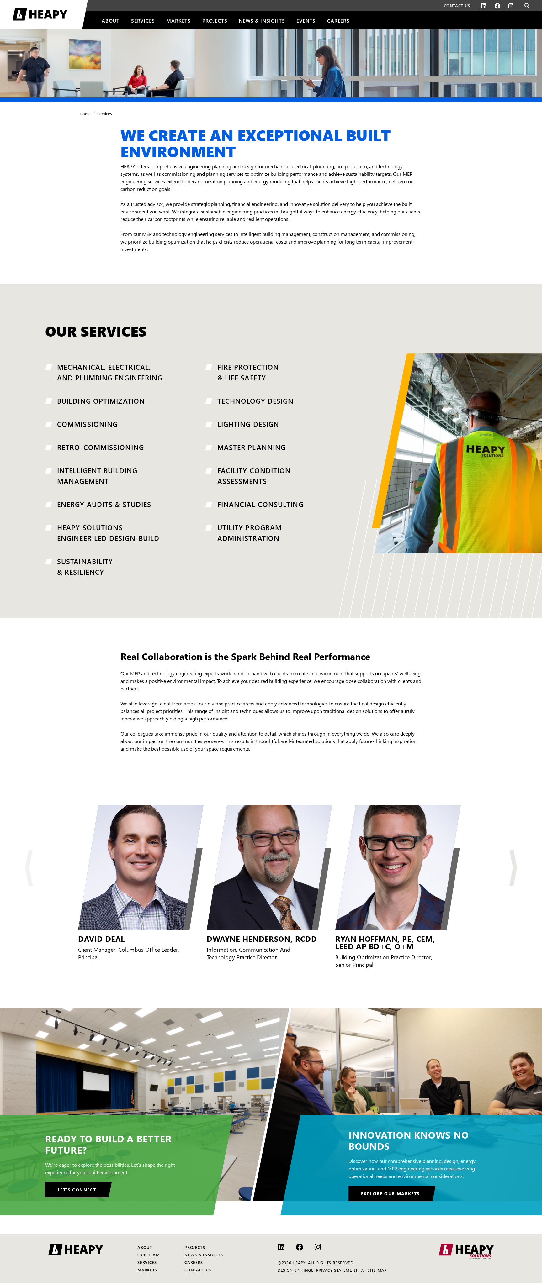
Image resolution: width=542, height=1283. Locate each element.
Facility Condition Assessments (254, 475)
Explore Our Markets (390, 1193)
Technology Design (255, 400)
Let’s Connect (77, 1189)
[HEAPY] (50, 14)
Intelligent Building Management (97, 475)
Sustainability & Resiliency (85, 566)
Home (85, 113)
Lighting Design (248, 423)
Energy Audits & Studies (104, 504)
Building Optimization (101, 400)
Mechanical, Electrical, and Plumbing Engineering (109, 372)
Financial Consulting (260, 504)
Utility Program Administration (249, 532)
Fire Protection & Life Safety (248, 372)
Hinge (306, 1269)
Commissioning (87, 423)
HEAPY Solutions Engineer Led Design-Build (108, 532)
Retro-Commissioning (100, 447)
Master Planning (251, 447)
